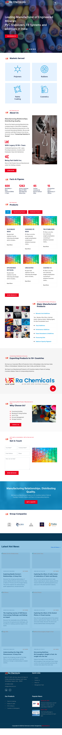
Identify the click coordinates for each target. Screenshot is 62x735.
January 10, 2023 (45, 701)
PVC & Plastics (10, 706)
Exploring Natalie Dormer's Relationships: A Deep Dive (12, 575)
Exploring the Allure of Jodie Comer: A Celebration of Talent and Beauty (46, 575)
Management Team (39, 685)
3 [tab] (31, 49)
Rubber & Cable (11, 704)
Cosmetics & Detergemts (13, 708)
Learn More (10, 171)
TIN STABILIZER (48, 229)
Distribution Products (35, 212)
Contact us (37, 680)
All (8, 212)
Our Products (11, 30)
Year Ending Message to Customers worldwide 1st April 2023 (48, 714)
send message (11, 473)
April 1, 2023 (44, 710)
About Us (37, 683)
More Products (12, 295)
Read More (9, 245)
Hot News (25, 571)
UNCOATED (29, 268)
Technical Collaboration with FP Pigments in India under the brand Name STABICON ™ (48, 705)
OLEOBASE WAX (11, 230)
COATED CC (47, 268)
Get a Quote (31, 502)
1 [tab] (27, 49)
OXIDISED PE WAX (29, 230)
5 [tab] (35, 49)
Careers (36, 678)
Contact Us (15, 425)
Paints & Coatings (11, 701)
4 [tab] (33, 49)
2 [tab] (29, 49)
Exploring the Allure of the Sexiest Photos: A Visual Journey (45, 614)
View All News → (55, 547)
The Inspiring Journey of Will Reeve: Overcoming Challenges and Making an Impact (15, 615)
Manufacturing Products (19, 212)
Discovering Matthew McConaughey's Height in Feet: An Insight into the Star (45, 654)
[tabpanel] (31, 26)
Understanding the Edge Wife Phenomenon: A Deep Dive (13, 653)
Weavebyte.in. (46, 726)
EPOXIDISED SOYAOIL (11, 269)
